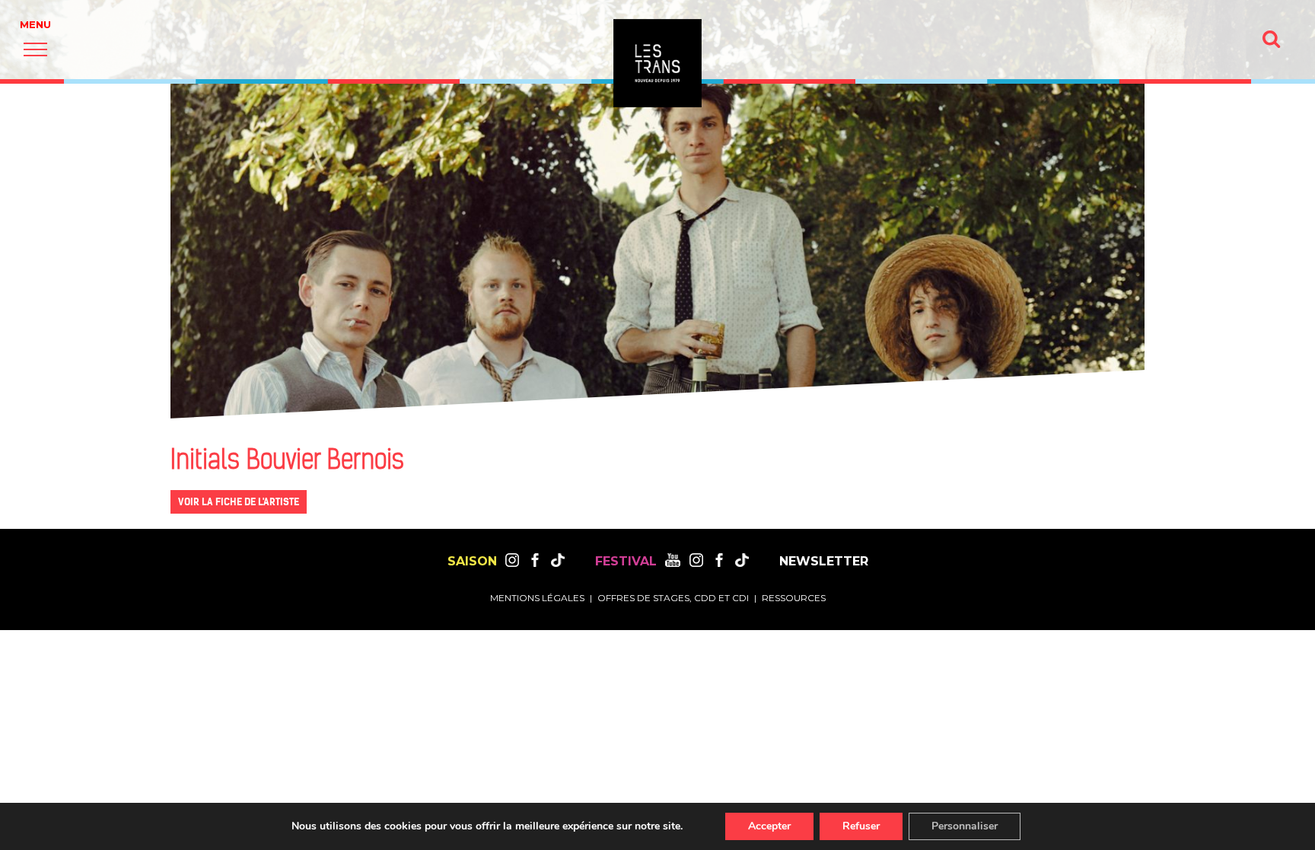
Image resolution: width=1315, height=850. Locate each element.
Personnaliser (964, 826)
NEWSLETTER (823, 562)
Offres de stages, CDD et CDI (673, 597)
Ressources (794, 597)
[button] (35, 49)
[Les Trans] (657, 63)
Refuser (861, 826)
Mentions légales (537, 597)
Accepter (769, 826)
